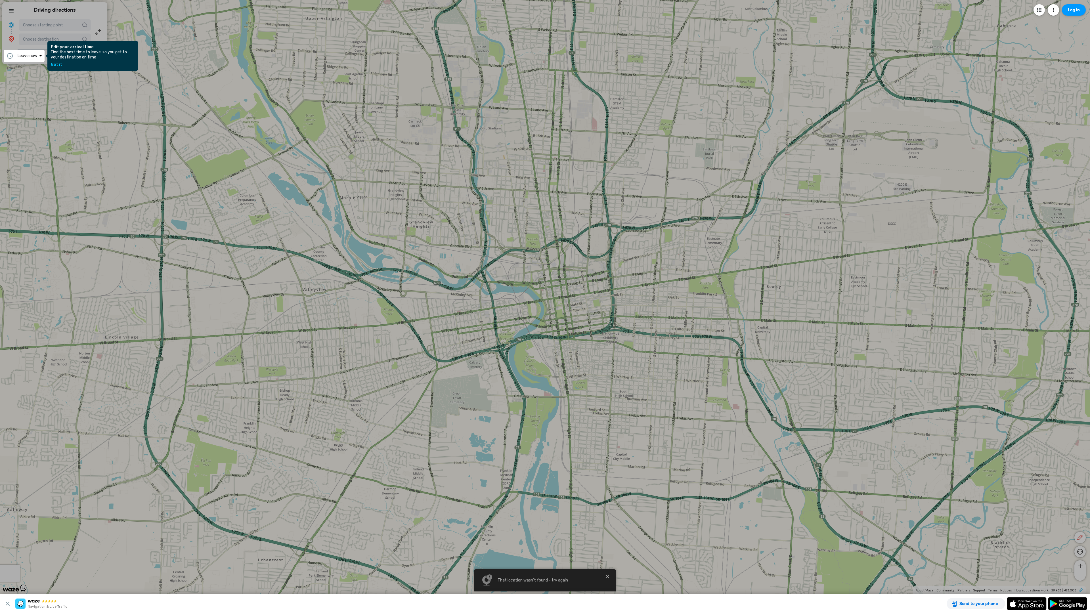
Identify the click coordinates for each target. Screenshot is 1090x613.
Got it (56, 64)
